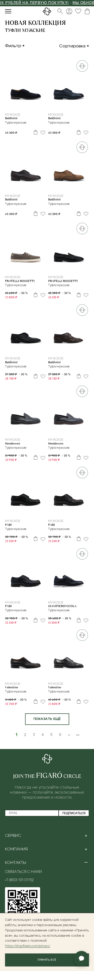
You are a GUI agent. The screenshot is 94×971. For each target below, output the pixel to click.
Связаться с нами (23, 872)
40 (11, 105)
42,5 (39, 105)
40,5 (21, 512)
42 (32, 105)
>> (77, 735)
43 (47, 105)
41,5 (24, 105)
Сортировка (72, 46)
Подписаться (73, 813)
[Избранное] (78, 11)
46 (44, 512)
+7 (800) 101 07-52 (19, 880)
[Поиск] (60, 11)
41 (17, 105)
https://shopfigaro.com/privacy (27, 946)
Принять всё (47, 960)
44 (85, 105)
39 (4, 105)
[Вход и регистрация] (69, 11)
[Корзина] (87, 11)
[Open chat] (81, 958)
